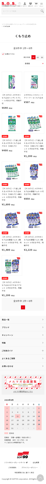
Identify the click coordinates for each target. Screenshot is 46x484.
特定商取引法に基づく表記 (24, 472)
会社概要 (36, 462)
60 (38, 57)
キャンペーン (7, 335)
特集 (4, 342)
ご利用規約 (12, 467)
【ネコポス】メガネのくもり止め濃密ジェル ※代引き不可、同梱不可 (34, 191)
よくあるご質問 (8, 358)
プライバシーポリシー (29, 467)
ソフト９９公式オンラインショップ (13, 24)
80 (42, 57)
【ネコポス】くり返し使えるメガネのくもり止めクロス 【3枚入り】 (11, 143)
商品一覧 (5, 319)
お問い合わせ (7, 366)
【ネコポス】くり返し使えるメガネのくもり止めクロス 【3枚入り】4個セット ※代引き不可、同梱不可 (12, 194)
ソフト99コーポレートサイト (15, 462)
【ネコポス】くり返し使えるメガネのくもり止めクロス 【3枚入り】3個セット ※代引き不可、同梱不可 (34, 146)
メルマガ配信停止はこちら (23, 391)
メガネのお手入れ (30, 24)
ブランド (5, 327)
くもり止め (6, 26)
